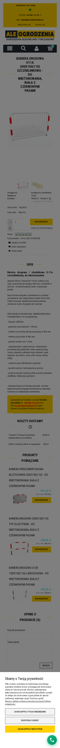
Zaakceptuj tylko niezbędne (30, 712)
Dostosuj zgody (30, 720)
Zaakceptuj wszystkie (30, 729)
